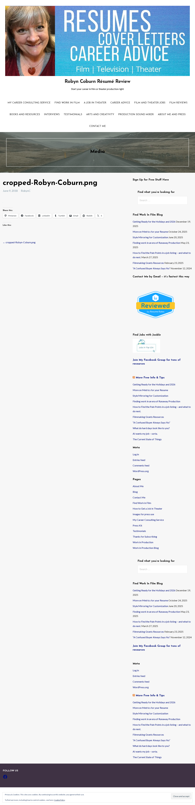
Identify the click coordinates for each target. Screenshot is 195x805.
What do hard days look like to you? (151, 428)
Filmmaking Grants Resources (148, 262)
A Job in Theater (95, 103)
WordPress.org (141, 471)
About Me (138, 486)
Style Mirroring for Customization (150, 237)
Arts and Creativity (100, 114)
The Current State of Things (147, 439)
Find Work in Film (67, 103)
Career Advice (120, 103)
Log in (136, 454)
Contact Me (97, 126)
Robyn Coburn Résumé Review (97, 81)
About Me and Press (172, 114)
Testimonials (73, 114)
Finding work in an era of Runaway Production (156, 242)
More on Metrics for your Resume (150, 231)
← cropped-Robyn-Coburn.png (19, 242)
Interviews (52, 114)
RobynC (25, 190)
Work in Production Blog (146, 547)
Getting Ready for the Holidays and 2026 (154, 221)
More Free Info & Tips (150, 377)
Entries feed (139, 459)
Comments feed (141, 465)
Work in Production (143, 542)
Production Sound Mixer (136, 114)
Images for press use (143, 514)
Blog (135, 491)
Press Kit (137, 525)
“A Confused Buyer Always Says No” (151, 268)
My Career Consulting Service (29, 103)
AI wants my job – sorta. (145, 433)
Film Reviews (178, 103)
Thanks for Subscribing (145, 536)
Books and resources (25, 114)
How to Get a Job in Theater (147, 508)
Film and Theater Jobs (149, 103)
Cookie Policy (59, 800)
